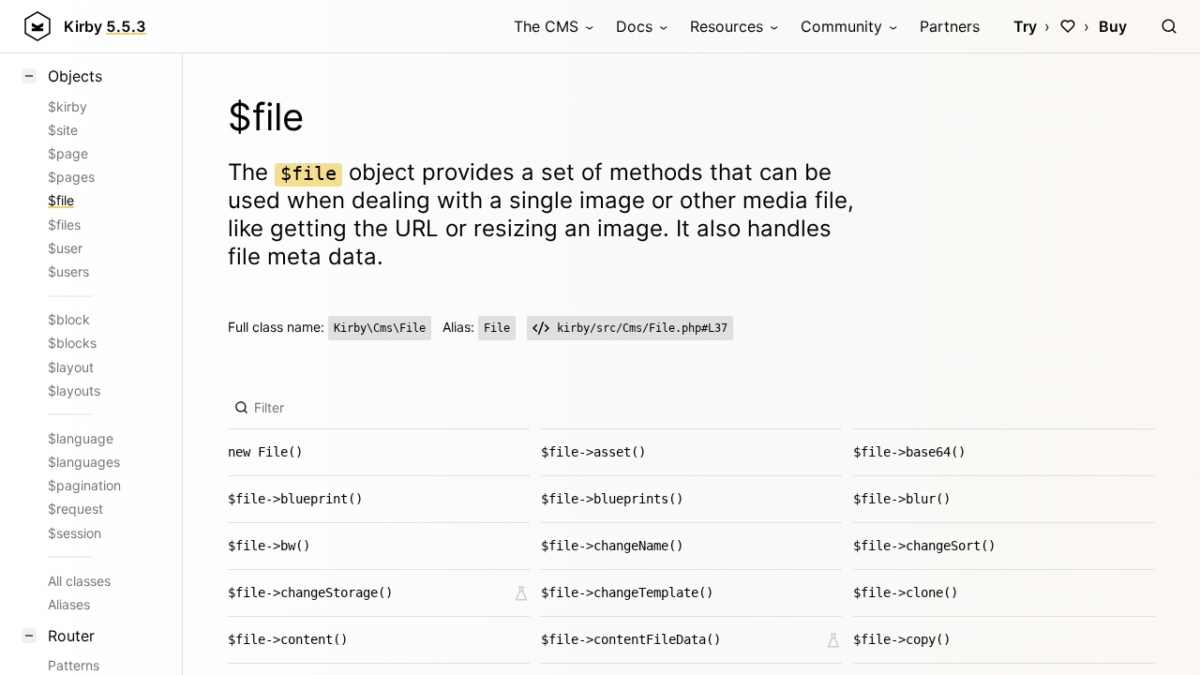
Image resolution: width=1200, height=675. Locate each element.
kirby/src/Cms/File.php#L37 (642, 328)
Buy (1113, 26)
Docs (634, 26)
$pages (71, 177)
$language (80, 438)
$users (68, 271)
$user (65, 248)
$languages (84, 462)
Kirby (105, 26)
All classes (79, 581)
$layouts (74, 390)
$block (69, 319)
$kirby (67, 106)
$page (68, 153)
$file (61, 200)
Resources (726, 26)
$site (63, 130)
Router (71, 635)
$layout (71, 367)
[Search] (1169, 26)
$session (74, 533)
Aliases (69, 604)
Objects (75, 76)
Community (841, 26)
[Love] (1068, 26)
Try (1025, 26)
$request (75, 509)
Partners (950, 26)
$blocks (72, 343)
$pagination (84, 485)
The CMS (546, 26)
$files (64, 224)
